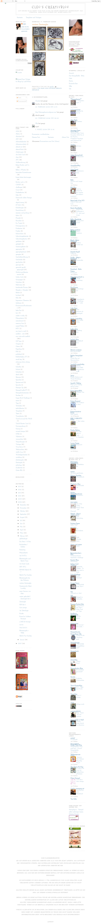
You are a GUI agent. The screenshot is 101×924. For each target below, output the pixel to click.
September (23, 514)
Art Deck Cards (24, 564)
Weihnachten (20, 449)
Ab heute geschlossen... (77, 473)
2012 (20, 489)
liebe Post (18, 310)
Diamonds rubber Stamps (24, 197)
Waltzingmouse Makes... (75, 755)
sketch (18, 374)
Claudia (37, 101)
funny (72, 298)
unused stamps (20, 431)
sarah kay (19, 359)
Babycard (79, 444)
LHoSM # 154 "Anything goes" (80, 637)
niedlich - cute (20, 334)
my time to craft (21, 331)
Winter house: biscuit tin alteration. (80, 723)
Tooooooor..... (80, 495)
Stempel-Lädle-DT (21, 390)
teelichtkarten (20, 408)
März (22, 533)
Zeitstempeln (20, 460)
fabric (17, 215)
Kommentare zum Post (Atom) (49, 141)
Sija (72, 592)
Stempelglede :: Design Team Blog (76, 744)
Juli (21, 520)
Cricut (18, 190)
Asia (17, 157)
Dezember (23, 505)
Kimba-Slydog (75, 430)
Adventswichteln (21, 144)
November (23, 508)
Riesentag (22, 550)
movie (21, 624)
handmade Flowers (22, 287)
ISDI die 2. (22, 604)
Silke (70, 86)
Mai (21, 526)
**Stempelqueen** (76, 99)
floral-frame (74, 287)
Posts (19, 97)
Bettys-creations (75, 230)
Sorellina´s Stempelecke (74, 614)
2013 (20, 486)
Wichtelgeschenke (21, 455)
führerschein (19, 233)
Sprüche (18, 385)
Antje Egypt (74, 169)
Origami (18, 344)
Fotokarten (19, 228)
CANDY (18, 184)
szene (17, 400)
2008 (20, 502)
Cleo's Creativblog (50, 7)
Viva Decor (19, 447)
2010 (20, 496)
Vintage (18, 444)
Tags (17, 403)
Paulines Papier (75, 523)
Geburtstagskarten (21, 239)
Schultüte (19, 372)
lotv (17, 313)
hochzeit (18, 295)
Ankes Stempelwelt (77, 155)
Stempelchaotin (75, 632)
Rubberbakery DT (21, 357)
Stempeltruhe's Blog (77, 668)
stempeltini (74, 660)
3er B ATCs (23, 555)
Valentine (19, 436)
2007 (20, 643)
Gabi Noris (74, 308)
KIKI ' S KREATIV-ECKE (76, 419)
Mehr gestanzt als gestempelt (79, 311)
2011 (19, 493)
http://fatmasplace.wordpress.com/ (45, 112)
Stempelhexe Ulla (76, 634)
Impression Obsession (22, 300)
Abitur (18, 134)
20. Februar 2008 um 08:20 (47, 118)
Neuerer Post (36, 137)
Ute (70, 89)
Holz (17, 298)
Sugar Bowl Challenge (23, 398)
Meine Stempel (75, 778)
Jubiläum (18, 303)
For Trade (19, 223)
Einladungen (20, 207)
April (22, 530)
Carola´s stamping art (77, 788)
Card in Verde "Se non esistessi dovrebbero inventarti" (77, 192)
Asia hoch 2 (23, 627)
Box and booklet (76, 351)
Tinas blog (74, 694)
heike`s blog (74, 329)
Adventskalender (21, 141)
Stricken (18, 395)
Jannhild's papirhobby (77, 364)
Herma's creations (76, 350)
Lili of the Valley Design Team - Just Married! (77, 507)
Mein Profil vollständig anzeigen (25, 29)
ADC (17, 139)
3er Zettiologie (23, 610)
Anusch (71, 73)
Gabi (70, 78)
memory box (20, 323)
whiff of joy (19, 452)
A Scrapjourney (75, 109)
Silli (72, 595)
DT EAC (18, 205)
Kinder (21, 613)
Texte (17, 413)
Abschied (19, 136)
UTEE (18, 434)
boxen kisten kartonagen (23, 177)
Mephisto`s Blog (75, 484)
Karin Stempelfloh (76, 391)
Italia (77, 546)
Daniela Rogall (75, 252)
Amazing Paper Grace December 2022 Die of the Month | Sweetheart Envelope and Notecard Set (77, 136)
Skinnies (18, 377)
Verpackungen (20, 442)
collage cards (80, 704)
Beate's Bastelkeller (76, 208)
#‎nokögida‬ (74, 272)
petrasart (73, 536)
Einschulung (19, 210)
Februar (22, 536)
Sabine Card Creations (74, 564)
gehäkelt (18, 244)
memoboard (19, 321)
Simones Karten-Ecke (77, 604)
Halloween (19, 285)
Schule (18, 369)
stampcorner (74, 623)
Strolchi (73, 677)
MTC (17, 328)
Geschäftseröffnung (22, 257)
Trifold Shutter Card (22, 423)
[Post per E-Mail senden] (55, 86)
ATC (17, 160)
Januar (22, 639)
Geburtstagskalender (22, 236)
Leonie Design (75, 443)
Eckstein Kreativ (74, 814)
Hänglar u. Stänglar (22, 290)
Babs (72, 180)
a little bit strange (24, 622)
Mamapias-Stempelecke (74, 462)
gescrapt (18, 265)
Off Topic (19, 341)
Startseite (20, 17)
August (22, 517)
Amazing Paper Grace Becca (75, 131)
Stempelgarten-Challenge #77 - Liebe (80, 301)
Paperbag (19, 349)
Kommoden (79, 260)
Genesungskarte (21, 246)
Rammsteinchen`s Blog (76, 553)
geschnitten (19, 262)
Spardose (18, 380)
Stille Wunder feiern (78, 539)
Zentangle (19, 462)
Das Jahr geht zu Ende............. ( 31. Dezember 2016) (77, 435)
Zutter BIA (19, 470)
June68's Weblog (76, 383)
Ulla (36, 123)
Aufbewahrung (20, 162)
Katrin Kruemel (75, 401)
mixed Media (20, 326)
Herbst (18, 292)
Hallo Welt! (74, 525)
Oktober (22, 511)
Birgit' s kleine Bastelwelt (75, 240)
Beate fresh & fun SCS (77, 200)
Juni (21, 523)
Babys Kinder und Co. (22, 165)
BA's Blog (73, 187)
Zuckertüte (19, 467)
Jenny (72, 375)
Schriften (18, 367)
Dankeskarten (20, 192)
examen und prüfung (22, 213)
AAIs (17, 131)
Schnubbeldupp (75, 574)
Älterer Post (65, 137)
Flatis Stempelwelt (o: (77, 277)
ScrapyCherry (75, 583)
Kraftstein (79, 121)
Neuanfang (74, 561)
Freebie (18, 231)
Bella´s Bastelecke (76, 219)
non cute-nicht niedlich (23, 336)
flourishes (19, 220)
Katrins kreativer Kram (76, 412)
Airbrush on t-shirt (76, 593)
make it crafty (20, 315)
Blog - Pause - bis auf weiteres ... (80, 714)
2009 (20, 499)
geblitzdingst (23, 538)
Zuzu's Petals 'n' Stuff (77, 720)
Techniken (19, 406)
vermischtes (19, 439)
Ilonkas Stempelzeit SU (76, 356)
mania (73, 471)
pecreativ (73, 527)
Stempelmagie (75, 642)
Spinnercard (19, 382)
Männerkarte (20, 318)
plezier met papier (76, 544)
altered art (19, 147)
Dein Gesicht (74, 414)
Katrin (71, 81)
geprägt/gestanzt (21, 252)
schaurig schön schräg (23, 362)
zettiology (19, 465)
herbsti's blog (75, 339)
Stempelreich (75, 651)
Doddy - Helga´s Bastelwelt (76, 258)
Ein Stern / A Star (25, 541)
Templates (19, 411)
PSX (17, 351)
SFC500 (78, 146)
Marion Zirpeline (76, 475)
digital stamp (20, 202)
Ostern (18, 346)
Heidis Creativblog (76, 318)
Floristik (18, 218)
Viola (72, 703)
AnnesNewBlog (75, 165)
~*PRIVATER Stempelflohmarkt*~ (80, 645)
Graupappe (19, 279)
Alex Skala (74, 120)
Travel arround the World (24, 419)
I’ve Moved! (74, 739)
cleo (24, 24)
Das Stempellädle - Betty (76, 76)
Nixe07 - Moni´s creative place (76, 514)
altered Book (20, 149)
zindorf (73, 738)
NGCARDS (74, 502)
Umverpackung (20, 426)
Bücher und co (20, 182)
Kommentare (22, 101)
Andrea (73, 145)
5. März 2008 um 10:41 (44, 129)
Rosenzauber (80, 156)
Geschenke (19, 259)
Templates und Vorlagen (33, 17)
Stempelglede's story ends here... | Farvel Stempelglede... (76, 748)
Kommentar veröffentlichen (40, 134)
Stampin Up (19, 387)
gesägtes (18, 254)
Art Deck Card (20, 154)
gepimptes (19, 249)
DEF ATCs (22, 567)
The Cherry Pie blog (77, 767)
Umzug (18, 429)
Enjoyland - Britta (76, 269)
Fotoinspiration (20, 226)
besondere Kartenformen (23, 172)
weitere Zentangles (25, 583)
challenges (19, 187)
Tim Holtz (74, 799)
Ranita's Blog (75, 560)
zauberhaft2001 (76, 711)
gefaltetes (19, 241)
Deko (17, 195)
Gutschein (19, 282)
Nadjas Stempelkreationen (76, 493)
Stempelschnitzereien (22, 393)
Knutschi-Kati (73, 83)
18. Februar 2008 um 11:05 (46, 107)
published (19, 354)
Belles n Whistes (21, 170)
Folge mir (73, 253)
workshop (19, 457)
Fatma (73, 271)
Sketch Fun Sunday (25, 575)
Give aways (23, 607)
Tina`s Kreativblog (76, 685)
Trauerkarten (20, 416)
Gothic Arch (19, 277)
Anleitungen (20, 152)
